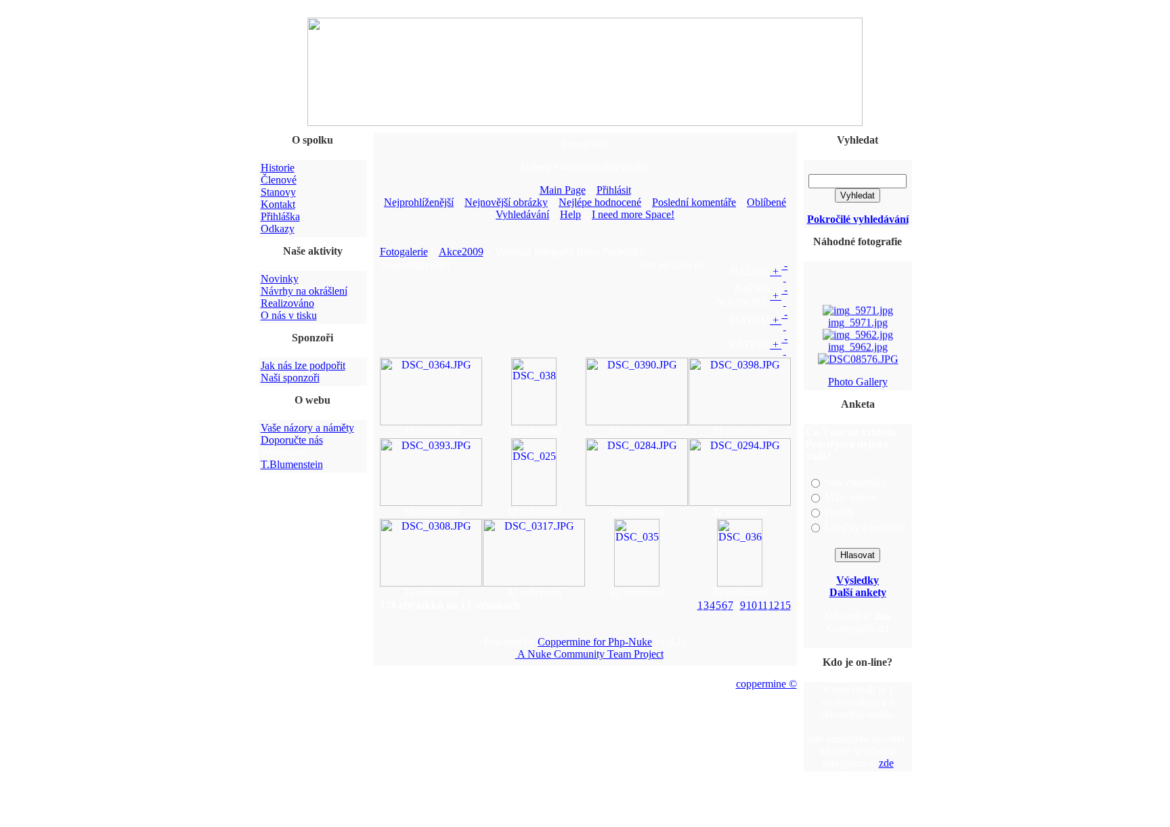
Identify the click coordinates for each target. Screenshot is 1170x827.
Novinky (280, 278)
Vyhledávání (522, 214)
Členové (279, 180)
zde (886, 763)
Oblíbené (766, 202)
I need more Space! (633, 214)
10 (751, 605)
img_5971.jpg (858, 320)
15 (785, 605)
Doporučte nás (292, 440)
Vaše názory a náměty (307, 427)
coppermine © (766, 684)
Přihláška (280, 216)
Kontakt (278, 204)
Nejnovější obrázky (506, 202)
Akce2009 (461, 251)
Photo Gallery (858, 381)
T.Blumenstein (292, 464)
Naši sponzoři (290, 377)
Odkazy (278, 228)
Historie (278, 167)
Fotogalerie (404, 251)
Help (570, 214)
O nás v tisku (289, 315)
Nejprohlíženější (419, 202)
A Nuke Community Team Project (589, 654)
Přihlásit (614, 190)
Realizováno (287, 303)
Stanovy (278, 192)
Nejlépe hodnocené (600, 202)
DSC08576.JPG (857, 369)
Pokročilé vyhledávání (858, 219)
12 (773, 605)
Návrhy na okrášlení (304, 291)
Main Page (563, 190)
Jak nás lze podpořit (303, 365)
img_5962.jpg (858, 344)
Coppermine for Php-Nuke (595, 642)
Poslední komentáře (694, 202)
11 (763, 605)
